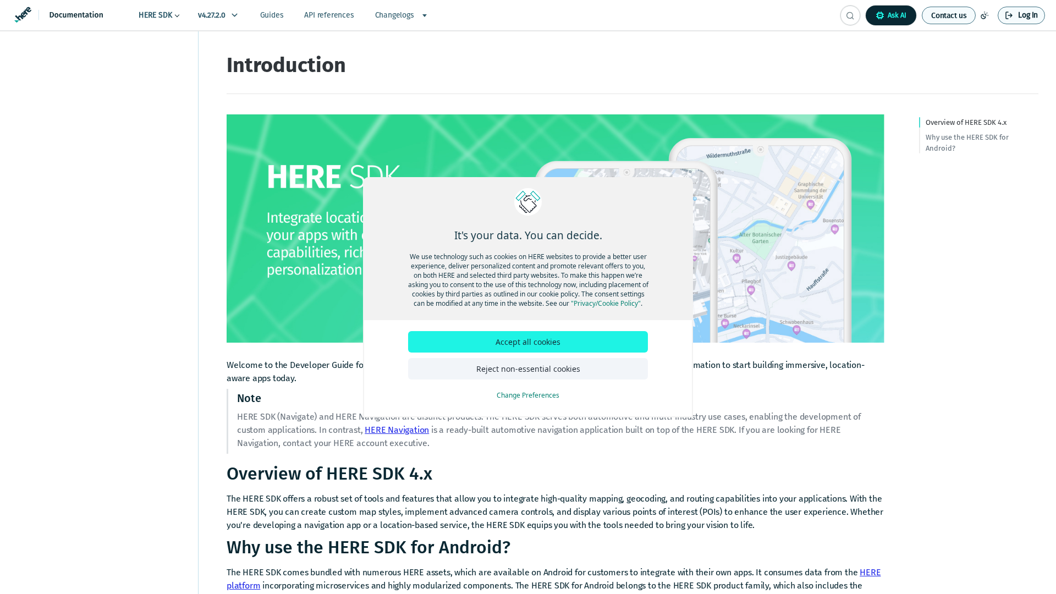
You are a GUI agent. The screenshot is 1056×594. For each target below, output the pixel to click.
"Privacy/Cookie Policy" (606, 303)
